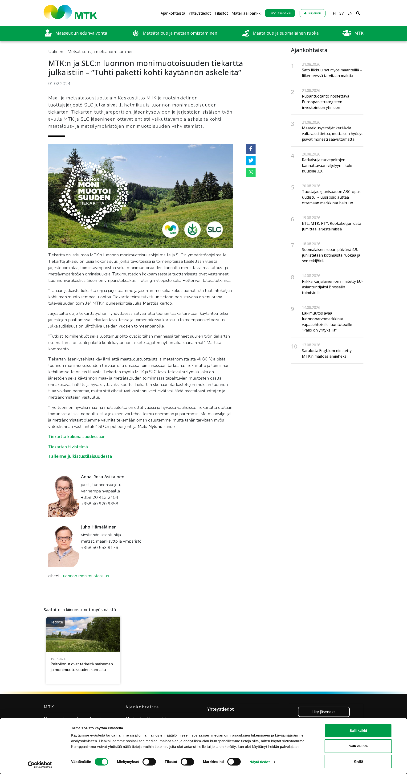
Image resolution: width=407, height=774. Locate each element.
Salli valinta (358, 746)
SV (341, 13)
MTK (49, 706)
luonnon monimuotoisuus (85, 576)
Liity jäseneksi (280, 13)
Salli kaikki (358, 731)
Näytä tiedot (259, 762)
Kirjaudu (314, 13)
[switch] (149, 762)
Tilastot (221, 13)
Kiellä (358, 761)
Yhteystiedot (200, 13)
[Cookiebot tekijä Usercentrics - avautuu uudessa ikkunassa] (40, 764)
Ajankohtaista (173, 13)
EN (350, 13)
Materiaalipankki (246, 13)
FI (334, 13)
